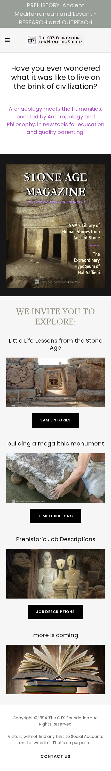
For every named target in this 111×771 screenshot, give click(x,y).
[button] (10, 40)
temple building (55, 516)
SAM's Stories (55, 420)
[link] (55, 40)
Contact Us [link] (55, 756)
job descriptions (55, 611)
